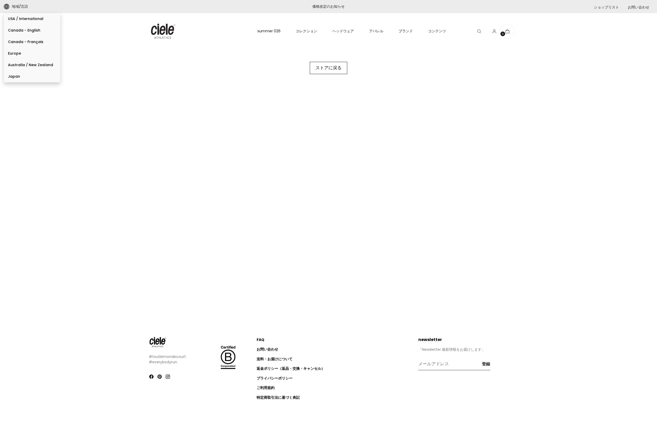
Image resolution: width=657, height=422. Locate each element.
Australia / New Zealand (30, 64)
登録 (486, 364)
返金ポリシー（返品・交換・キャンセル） (291, 368)
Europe (14, 53)
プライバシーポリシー (275, 378)
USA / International (25, 18)
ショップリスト (606, 7)
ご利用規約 (266, 387)
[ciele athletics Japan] (163, 31)
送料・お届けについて (275, 358)
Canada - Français (25, 41)
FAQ (260, 339)
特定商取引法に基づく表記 (278, 397)
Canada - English (24, 30)
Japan (14, 76)
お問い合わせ (638, 7)
